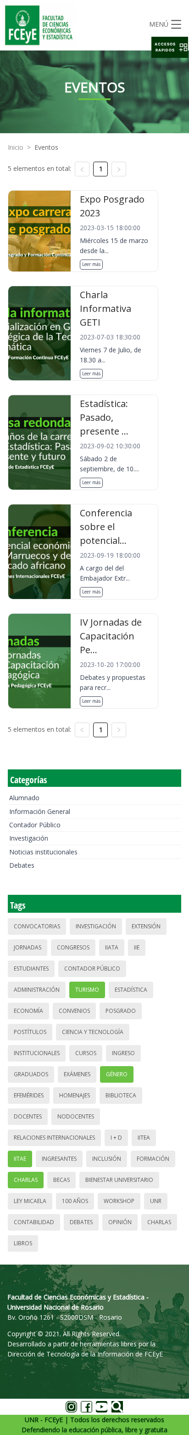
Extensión (146, 926)
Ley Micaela (30, 1201)
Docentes (28, 1116)
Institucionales (37, 1053)
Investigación (28, 838)
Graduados (31, 1074)
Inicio (15, 147)
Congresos (73, 947)
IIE (136, 947)
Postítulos (30, 1032)
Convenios (74, 1011)
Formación (153, 1159)
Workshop (119, 1201)
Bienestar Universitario (119, 1180)
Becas (61, 1180)
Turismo (87, 990)
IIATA (111, 947)
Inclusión (106, 1159)
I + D (116, 1137)
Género (117, 1074)
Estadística (131, 990)
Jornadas (27, 947)
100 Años (75, 1201)
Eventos (46, 147)
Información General (39, 811)
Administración (37, 990)
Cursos (85, 1053)
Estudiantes (31, 968)
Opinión (120, 1222)
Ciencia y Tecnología (92, 1032)
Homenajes (74, 1095)
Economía (28, 1011)
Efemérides (29, 1095)
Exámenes (77, 1074)
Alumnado (24, 797)
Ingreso (123, 1053)
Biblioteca (121, 1095)
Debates (21, 865)
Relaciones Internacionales (54, 1137)
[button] (169, 47)
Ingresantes (59, 1159)
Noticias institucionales (43, 851)
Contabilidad (34, 1222)
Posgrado (121, 1011)
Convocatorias (37, 926)
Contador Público (35, 824)
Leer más (91, 264)
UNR (155, 1201)
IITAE (20, 1159)
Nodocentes (75, 1116)
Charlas (26, 1180)
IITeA (144, 1137)
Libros (23, 1243)
